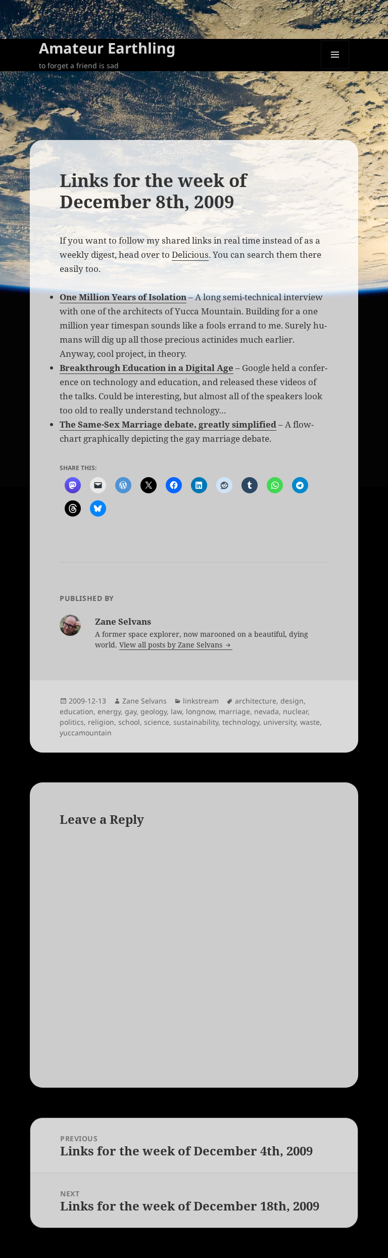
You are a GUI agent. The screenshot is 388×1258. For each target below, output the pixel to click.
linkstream (201, 701)
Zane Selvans (144, 701)
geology (153, 711)
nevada (266, 711)
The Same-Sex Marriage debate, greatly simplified (168, 424)
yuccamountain (86, 732)
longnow (200, 711)
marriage (234, 711)
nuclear (295, 711)
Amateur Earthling (107, 48)
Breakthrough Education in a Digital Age (146, 368)
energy (109, 711)
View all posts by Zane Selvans (171, 644)
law (176, 711)
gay (130, 711)
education (76, 711)
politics (72, 722)
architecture (255, 701)
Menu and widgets (335, 68)
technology (240, 722)
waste (310, 722)
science (156, 722)
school (129, 722)
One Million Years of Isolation (123, 297)
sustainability (195, 722)
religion (101, 722)
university (279, 722)
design (292, 701)
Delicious (190, 254)
